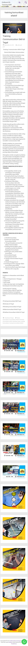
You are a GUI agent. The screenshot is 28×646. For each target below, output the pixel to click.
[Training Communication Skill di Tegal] (14, 33)
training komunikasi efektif (16, 323)
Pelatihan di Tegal (9, 318)
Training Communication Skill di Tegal (14, 39)
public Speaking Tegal (14, 321)
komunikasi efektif (14, 319)
